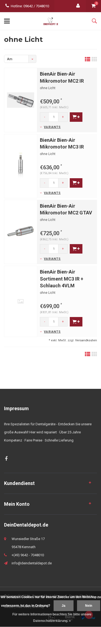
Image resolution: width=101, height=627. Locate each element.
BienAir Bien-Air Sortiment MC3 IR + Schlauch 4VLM (61, 278)
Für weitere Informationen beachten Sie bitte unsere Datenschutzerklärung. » (52, 617)
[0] (93, 6)
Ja (63, 606)
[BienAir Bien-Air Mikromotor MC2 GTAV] (20, 232)
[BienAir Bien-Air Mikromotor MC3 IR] (20, 166)
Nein (88, 606)
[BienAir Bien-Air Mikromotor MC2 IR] (20, 100)
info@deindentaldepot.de (32, 563)
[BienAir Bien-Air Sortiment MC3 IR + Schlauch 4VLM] (20, 301)
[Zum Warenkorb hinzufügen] (76, 117)
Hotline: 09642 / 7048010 (30, 6)
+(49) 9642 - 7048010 (28, 555)
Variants (52, 127)
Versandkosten (86, 340)
